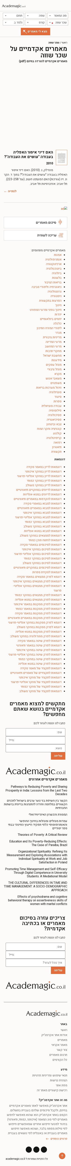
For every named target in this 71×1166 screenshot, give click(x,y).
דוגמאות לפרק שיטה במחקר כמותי (40, 659)
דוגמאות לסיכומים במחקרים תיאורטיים (37, 567)
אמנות (58, 255)
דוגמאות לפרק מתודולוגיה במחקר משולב (36, 636)
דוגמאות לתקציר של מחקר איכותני (40, 677)
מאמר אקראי (59, 1045)
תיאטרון (57, 447)
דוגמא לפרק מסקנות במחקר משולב (39, 627)
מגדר (58, 332)
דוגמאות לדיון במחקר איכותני (43, 471)
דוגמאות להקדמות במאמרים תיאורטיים (38, 499)
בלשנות (57, 278)
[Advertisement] (35, 106)
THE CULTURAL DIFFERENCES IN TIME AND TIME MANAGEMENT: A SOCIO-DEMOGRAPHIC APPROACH (35, 886)
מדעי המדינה (54, 342)
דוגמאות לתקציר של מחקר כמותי (41, 686)
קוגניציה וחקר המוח (49, 429)
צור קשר (62, 1050)
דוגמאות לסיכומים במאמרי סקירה (41, 544)
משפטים (56, 383)
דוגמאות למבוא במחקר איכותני (42, 512)
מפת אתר (61, 1085)
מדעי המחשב (53, 346)
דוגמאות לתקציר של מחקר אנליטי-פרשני (36, 682)
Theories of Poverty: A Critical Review (42, 835)
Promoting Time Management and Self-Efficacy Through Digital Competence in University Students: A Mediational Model (36, 873)
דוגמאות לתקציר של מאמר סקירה (41, 668)
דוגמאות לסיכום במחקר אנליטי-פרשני (38, 554)
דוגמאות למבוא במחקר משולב (42, 526)
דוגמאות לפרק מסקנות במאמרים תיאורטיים (35, 618)
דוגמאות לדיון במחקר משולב (44, 485)
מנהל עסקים (54, 364)
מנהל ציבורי (54, 369)
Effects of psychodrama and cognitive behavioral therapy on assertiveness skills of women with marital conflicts (37, 900)
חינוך (58, 305)
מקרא (58, 374)
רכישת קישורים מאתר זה (52, 1090)
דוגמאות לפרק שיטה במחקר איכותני (39, 650)
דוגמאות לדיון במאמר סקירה (44, 467)
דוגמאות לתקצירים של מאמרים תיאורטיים (36, 673)
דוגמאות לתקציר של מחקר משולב (40, 691)
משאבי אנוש (54, 378)
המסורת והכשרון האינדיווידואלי (48, 814)
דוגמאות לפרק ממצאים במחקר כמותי (38, 595)
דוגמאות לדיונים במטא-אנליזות (42, 494)
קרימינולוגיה (54, 438)
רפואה (58, 442)
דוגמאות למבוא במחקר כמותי (43, 522)
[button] (66, 5)
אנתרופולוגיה (53, 259)
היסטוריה (56, 296)
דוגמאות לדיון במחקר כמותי (44, 480)
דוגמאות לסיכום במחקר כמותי (43, 558)
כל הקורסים (59, 1060)
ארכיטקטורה (54, 264)
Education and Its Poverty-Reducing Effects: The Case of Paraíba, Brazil (38, 843)
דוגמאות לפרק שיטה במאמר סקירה (40, 641)
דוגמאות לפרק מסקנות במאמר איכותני (38, 604)
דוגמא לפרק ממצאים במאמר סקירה (39, 577)
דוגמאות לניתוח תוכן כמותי (45, 540)
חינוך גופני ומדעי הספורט (46, 310)
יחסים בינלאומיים (51, 319)
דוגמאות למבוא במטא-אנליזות (43, 531)
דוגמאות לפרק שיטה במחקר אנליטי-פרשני (35, 654)
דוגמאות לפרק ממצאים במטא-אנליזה (38, 599)
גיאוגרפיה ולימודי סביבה (47, 287)
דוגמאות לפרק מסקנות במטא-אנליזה (39, 631)
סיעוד (58, 397)
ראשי (64, 43)
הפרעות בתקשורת (50, 300)
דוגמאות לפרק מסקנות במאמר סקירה (38, 613)
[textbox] (57, 15)
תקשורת (56, 451)
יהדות (58, 314)
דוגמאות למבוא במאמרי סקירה (43, 503)
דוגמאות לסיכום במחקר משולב (42, 563)
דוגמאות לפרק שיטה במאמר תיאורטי (39, 645)
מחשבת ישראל (52, 355)
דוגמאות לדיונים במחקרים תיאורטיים (39, 490)
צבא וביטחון (54, 424)
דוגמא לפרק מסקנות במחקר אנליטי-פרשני (35, 622)
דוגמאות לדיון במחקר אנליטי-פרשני (39, 476)
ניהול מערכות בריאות (49, 387)
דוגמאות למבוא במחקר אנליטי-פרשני (38, 517)
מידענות (56, 360)
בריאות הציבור (53, 282)
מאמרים (62, 1040)
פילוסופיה (55, 410)
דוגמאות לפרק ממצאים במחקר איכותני (37, 581)
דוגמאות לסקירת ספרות (47, 572)
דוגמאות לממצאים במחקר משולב (41, 535)
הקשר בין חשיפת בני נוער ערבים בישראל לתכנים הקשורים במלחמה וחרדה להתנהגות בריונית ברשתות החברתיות (35, 804)
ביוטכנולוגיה (54, 268)
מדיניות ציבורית (52, 337)
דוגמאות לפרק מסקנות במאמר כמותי (39, 609)
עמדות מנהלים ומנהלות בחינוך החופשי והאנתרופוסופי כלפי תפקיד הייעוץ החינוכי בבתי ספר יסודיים (37, 825)
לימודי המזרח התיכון (49, 328)
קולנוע (57, 433)
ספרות (58, 401)
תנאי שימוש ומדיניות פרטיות (49, 1075)
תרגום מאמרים (58, 1055)
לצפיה (12, 191)
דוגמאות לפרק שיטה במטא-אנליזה (40, 663)
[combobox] (57, 15)
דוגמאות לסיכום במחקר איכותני (42, 549)
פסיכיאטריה (54, 419)
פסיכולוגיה (55, 415)
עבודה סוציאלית (52, 406)
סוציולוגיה (55, 392)
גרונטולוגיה (55, 291)
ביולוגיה (57, 273)
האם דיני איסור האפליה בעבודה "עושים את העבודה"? (28, 154)
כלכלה (57, 323)
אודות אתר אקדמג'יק (54, 1035)
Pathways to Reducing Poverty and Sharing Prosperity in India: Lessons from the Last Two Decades (36, 790)
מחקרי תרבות (53, 351)
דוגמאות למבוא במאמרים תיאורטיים (39, 508)
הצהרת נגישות (58, 1080)
